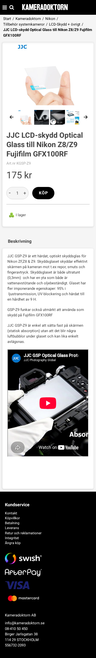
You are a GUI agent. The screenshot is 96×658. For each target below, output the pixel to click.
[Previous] (11, 117)
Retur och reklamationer (23, 533)
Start (7, 18)
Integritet (12, 538)
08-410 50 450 (16, 629)
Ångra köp (13, 543)
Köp (43, 193)
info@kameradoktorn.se (25, 623)
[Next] (85, 117)
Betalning (12, 523)
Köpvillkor (12, 518)
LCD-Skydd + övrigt (64, 24)
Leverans (12, 528)
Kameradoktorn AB (20, 615)
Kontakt (11, 513)
